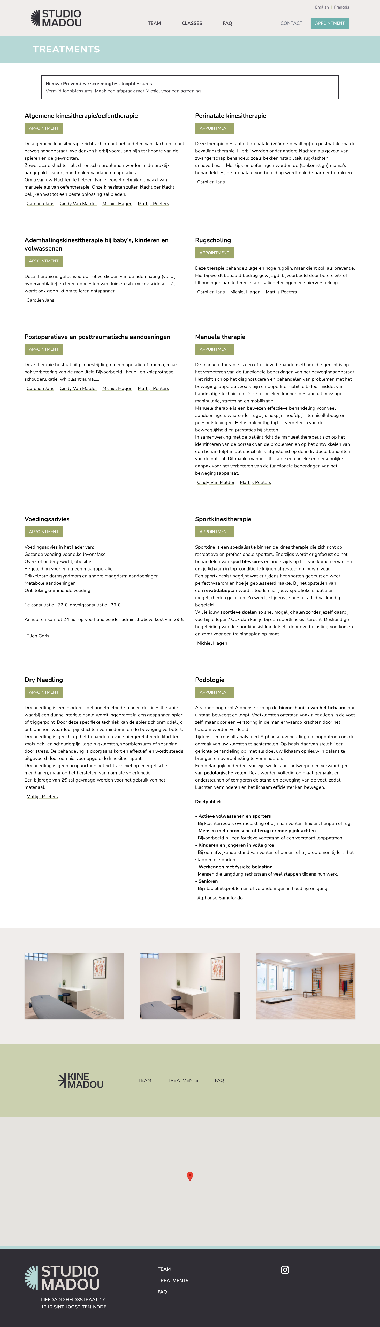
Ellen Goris (38, 636)
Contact (291, 23)
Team (154, 23)
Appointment (330, 23)
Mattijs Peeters (153, 203)
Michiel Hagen (117, 203)
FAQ (227, 23)
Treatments (183, 1080)
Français (341, 7)
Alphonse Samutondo (220, 898)
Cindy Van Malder (78, 203)
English (322, 7)
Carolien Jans (40, 203)
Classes (192, 23)
